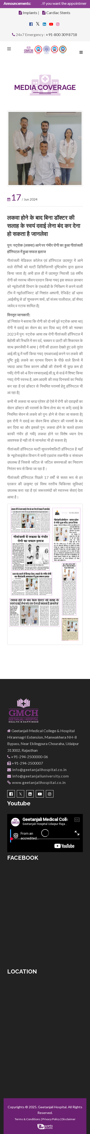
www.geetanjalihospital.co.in (38, 782)
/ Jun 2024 (24, 199)
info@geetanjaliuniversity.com (40, 776)
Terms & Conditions (27, 1119)
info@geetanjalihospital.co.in (39, 769)
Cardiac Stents (58, 12)
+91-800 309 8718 (61, 34)
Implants (30, 12)
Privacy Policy (51, 1119)
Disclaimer (69, 1119)
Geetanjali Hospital (52, 1107)
